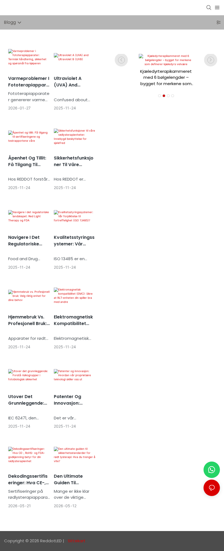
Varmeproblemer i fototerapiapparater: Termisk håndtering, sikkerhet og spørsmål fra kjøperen (28, 81)
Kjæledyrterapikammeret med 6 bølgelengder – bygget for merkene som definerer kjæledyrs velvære (166, 77)
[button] (159, 96)
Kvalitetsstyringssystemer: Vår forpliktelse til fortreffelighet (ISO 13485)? (74, 240)
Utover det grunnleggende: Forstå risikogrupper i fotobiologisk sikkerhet (26, 400)
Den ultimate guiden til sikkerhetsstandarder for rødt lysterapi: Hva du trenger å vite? (74, 479)
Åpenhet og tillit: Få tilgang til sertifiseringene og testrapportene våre (27, 161)
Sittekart (76, 541)
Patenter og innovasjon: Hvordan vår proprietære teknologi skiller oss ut (72, 400)
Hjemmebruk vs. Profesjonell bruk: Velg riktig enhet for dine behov (27, 320)
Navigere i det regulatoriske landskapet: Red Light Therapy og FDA (27, 240)
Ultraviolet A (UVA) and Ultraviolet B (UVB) (75, 81)
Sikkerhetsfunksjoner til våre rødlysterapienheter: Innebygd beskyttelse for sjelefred (74, 161)
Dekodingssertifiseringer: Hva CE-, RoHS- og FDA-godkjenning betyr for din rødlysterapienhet (29, 479)
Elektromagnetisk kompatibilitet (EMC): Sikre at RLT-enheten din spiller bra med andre (73, 320)
